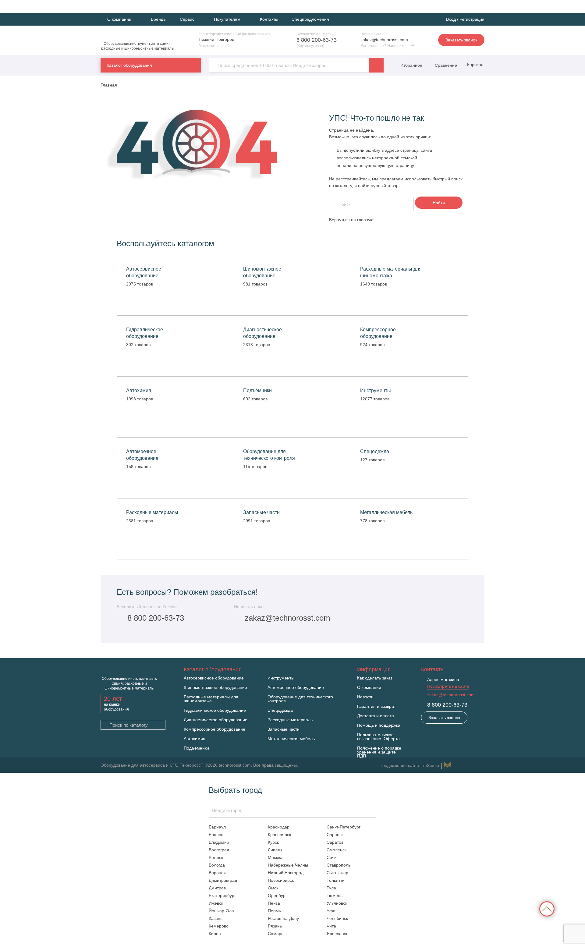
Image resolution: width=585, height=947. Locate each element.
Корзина (475, 64)
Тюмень (334, 895)
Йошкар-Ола (221, 910)
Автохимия (194, 739)
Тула (331, 887)
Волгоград (219, 849)
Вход (451, 19)
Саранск (335, 834)
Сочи (332, 857)
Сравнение (445, 65)
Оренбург (277, 895)
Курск (273, 842)
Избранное (411, 65)
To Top (547, 909)
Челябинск (337, 918)
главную (365, 219)
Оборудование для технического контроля (300, 699)
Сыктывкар (337, 872)
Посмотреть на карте (448, 686)
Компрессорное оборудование (214, 729)
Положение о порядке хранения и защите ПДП (379, 752)
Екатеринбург (222, 895)
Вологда (217, 865)
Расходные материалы (291, 720)
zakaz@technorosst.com (384, 39)
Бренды (158, 19)
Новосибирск (281, 880)
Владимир (219, 842)
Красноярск (279, 834)
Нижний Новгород (285, 872)
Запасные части (284, 729)
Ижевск (216, 903)
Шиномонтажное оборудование (215, 688)
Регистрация (471, 19)
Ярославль (337, 933)
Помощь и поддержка (378, 725)
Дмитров (217, 887)
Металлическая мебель (291, 739)
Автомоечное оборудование (296, 688)
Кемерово (219, 926)
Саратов (335, 842)
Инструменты (281, 678)
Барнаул (217, 827)
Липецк (275, 849)
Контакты (269, 19)
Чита (331, 926)
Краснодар (278, 827)
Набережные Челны (288, 865)
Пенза (274, 903)
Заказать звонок (461, 39)
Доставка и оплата (375, 716)
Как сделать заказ (374, 678)
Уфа (331, 910)
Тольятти (336, 880)
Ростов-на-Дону (283, 918)
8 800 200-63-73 (316, 40)
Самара (276, 933)
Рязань (275, 926)
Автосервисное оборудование (214, 678)
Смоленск (336, 849)
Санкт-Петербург (343, 827)
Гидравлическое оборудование (215, 710)
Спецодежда (280, 710)
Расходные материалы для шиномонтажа (211, 699)
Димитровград (223, 880)
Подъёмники (196, 748)
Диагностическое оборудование (215, 720)
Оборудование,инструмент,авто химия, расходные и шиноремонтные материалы (137, 46)
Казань (215, 918)
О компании (369, 688)
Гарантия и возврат (376, 706)
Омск (273, 887)
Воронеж (217, 872)
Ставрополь (338, 865)
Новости (365, 697)
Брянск (216, 834)
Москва (275, 857)
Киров (215, 933)
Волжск (216, 857)
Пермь (274, 910)
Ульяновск (337, 903)
